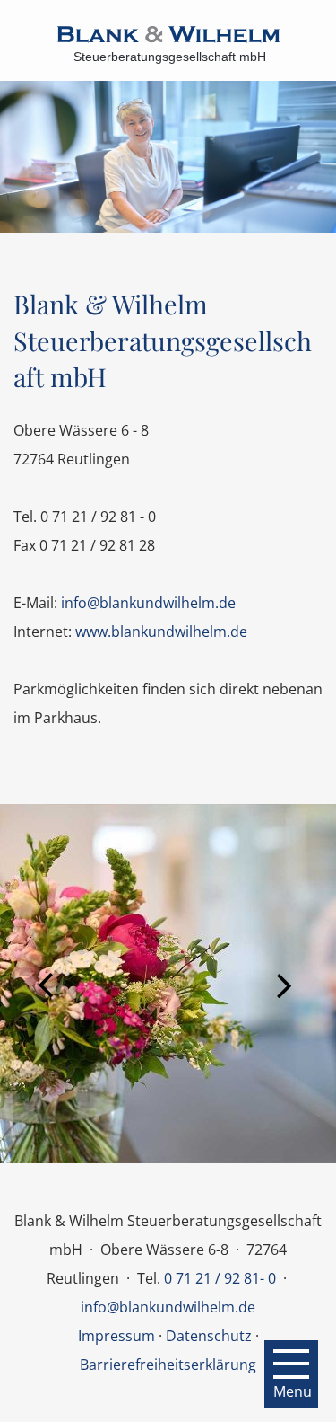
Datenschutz (209, 1336)
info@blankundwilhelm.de (148, 603)
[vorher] (45, 983)
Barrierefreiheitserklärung (168, 1364)
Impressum (116, 1336)
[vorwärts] (291, 983)
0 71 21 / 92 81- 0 (220, 1278)
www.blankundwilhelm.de (161, 631)
